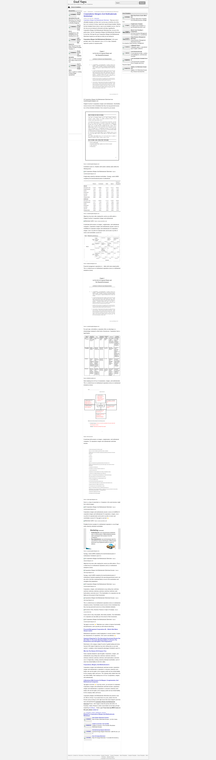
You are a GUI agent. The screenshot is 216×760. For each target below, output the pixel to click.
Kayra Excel (112, 758)
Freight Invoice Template (137, 24)
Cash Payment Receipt (136, 51)
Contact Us (75, 755)
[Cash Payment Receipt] (126, 52)
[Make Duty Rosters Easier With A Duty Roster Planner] (126, 16)
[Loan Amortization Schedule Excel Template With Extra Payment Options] (126, 59)
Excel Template (141, 755)
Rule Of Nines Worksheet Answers (100, 717)
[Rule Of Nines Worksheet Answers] (88, 719)
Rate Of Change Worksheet (98, 736)
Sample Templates (114, 755)
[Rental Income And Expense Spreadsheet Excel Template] (72, 52)
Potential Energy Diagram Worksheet (101, 730)
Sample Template (105, 755)
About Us (70, 755)
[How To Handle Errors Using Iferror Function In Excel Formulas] (72, 26)
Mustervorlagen (110, 757)
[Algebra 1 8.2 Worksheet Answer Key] (126, 68)
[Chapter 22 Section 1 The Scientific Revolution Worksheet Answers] (88, 725)
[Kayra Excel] (80, 4)
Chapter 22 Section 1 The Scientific (100, 723)
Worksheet (90, 11)
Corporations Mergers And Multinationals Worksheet (96, 20)
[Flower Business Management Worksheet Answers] (126, 39)
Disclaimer (81, 755)
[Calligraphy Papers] (126, 46)
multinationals (98, 712)
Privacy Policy (87, 755)
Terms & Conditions (76, 7)
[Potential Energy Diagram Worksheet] (88, 731)
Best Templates (123, 755)
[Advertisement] (75, 106)
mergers (93, 712)
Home (85, 11)
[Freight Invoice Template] (126, 25)
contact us (95, 709)
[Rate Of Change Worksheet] (88, 737)
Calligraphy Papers (135, 45)
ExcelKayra (92, 707)
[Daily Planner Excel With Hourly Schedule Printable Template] (72, 39)
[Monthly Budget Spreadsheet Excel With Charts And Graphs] (72, 14)
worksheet (104, 712)
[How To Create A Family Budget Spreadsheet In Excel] (72, 65)
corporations (88, 712)
